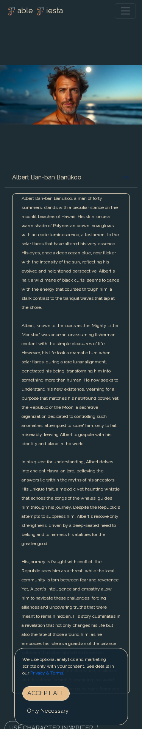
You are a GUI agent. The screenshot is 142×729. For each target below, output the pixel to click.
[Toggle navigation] (125, 11)
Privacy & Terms (46, 673)
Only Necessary (48, 710)
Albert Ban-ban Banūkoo (46, 177)
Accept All (46, 693)
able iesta (40, 10)
